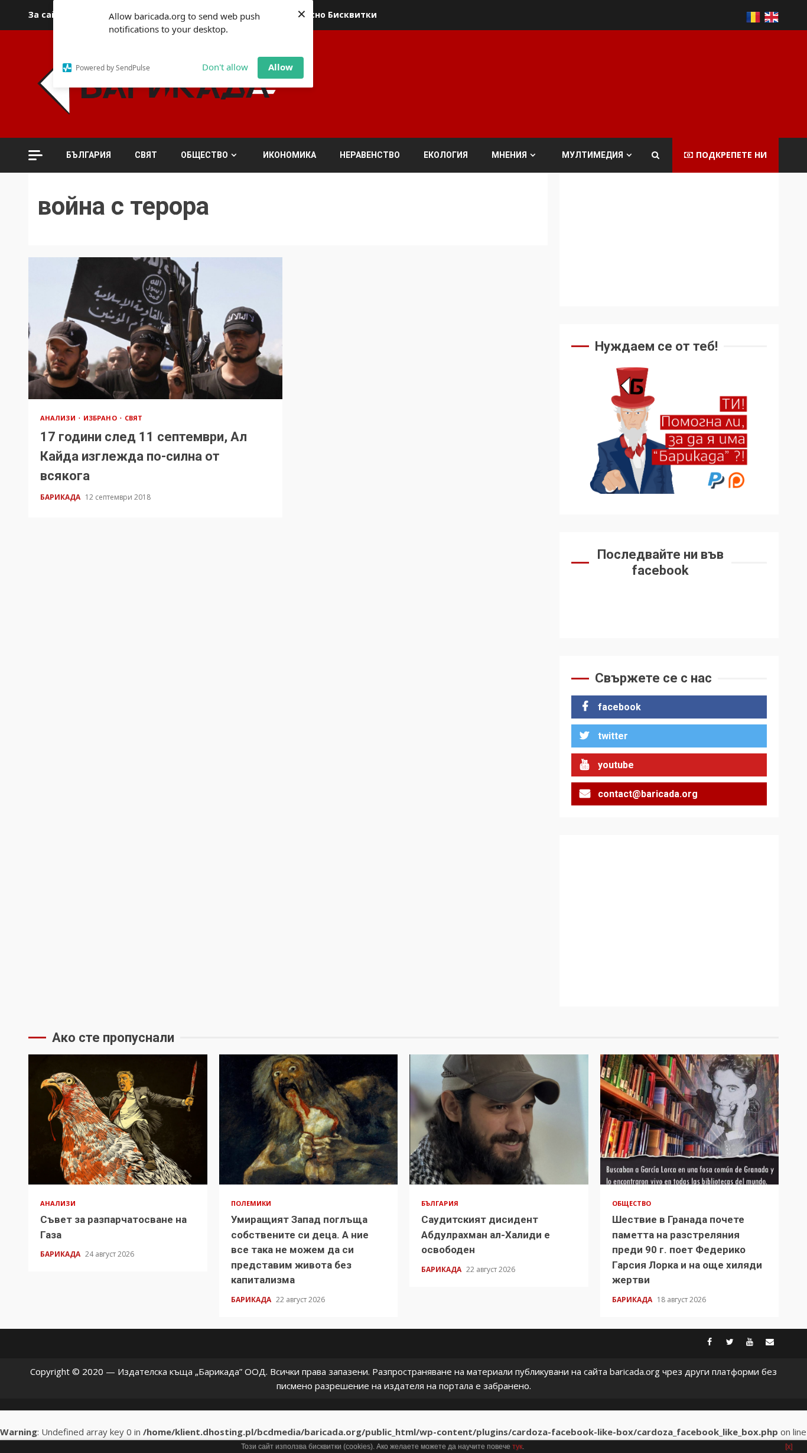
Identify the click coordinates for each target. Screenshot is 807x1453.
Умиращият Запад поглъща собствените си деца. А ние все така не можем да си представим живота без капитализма (308, 1119)
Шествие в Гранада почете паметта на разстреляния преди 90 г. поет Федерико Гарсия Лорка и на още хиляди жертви (689, 1119)
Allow (280, 67)
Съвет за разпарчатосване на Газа (117, 1119)
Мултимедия (592, 155)
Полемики (251, 1203)
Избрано (101, 418)
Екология (446, 155)
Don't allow (225, 67)
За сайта (48, 14)
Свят (146, 155)
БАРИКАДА (61, 497)
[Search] (655, 155)
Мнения (509, 155)
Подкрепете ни (731, 154)
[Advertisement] (564, 82)
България (88, 155)
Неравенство (370, 155)
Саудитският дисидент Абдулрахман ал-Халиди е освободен (498, 1119)
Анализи (58, 418)
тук (517, 1446)
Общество (204, 155)
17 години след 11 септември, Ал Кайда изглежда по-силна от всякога (155, 328)
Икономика (289, 155)
